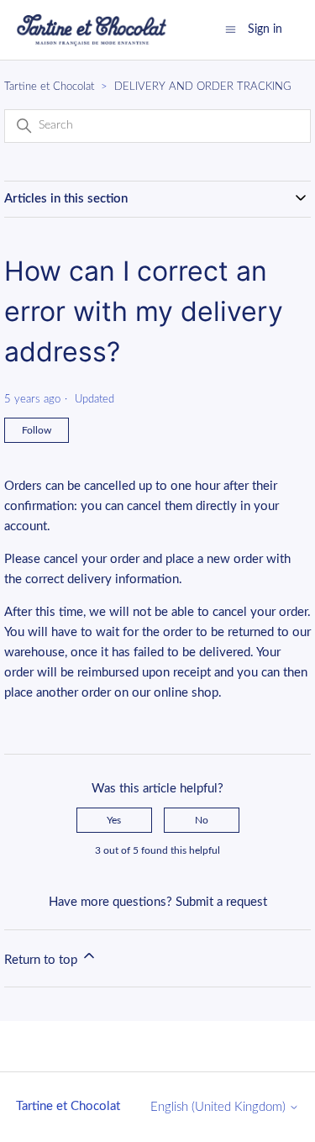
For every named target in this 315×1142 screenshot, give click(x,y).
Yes (114, 820)
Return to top (42, 960)
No (201, 820)
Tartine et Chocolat (49, 87)
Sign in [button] (265, 29)
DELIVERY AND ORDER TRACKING (202, 87)
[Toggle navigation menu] (230, 29)
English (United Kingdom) (219, 1107)
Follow (36, 430)
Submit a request (221, 902)
